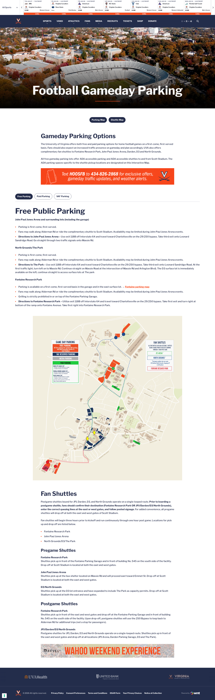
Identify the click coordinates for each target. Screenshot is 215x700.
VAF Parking (62, 196)
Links (37, 14)
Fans (87, 21)
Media (98, 21)
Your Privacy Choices (132, 693)
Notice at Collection (153, 693)
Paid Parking (43, 196)
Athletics (74, 21)
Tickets (127, 21)
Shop (140, 21)
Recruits (112, 21)
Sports (47, 21)
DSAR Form (115, 693)
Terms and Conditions (97, 693)
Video (60, 21)
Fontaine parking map (137, 286)
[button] (22, 7)
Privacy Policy (57, 693)
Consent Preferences (75, 693)
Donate (152, 21)
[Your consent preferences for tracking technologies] (4, 695)
